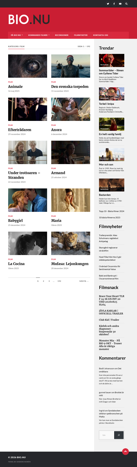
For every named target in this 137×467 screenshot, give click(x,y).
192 (59, 281)
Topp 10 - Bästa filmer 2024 (111, 211)
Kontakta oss (100, 35)
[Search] (126, 3)
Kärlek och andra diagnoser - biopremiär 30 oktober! (109, 330)
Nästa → (84, 281)
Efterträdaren (19, 130)
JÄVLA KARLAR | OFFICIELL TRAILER (111, 312)
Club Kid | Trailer (109, 320)
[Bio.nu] (68, 20)
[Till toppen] (125, 451)
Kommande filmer (38, 35)
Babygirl (15, 221)
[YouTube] (120, 3)
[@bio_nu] (108, 3)
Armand (58, 173)
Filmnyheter (81, 35)
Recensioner (61, 35)
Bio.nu (21, 457)
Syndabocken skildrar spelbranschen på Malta (110, 413)
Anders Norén (24, 462)
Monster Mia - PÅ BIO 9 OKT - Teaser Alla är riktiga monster (110, 345)
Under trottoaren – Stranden (24, 175)
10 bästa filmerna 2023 (109, 217)
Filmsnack (108, 287)
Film (10, 82)
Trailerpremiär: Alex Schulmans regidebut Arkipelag (108, 238)
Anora (56, 130)
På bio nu (16, 35)
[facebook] (114, 3)
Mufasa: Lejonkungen (69, 264)
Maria (56, 221)
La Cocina (16, 264)
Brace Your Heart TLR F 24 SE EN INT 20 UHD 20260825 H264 (111, 300)
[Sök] (119, 435)
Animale (15, 87)
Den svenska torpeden (70, 87)
